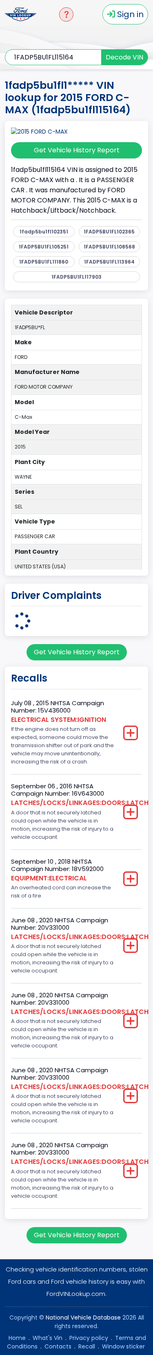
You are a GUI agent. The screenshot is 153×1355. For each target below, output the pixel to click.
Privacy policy (88, 1338)
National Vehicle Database (83, 1317)
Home (17, 1338)
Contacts (57, 1346)
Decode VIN (124, 57)
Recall (86, 1346)
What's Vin (47, 1338)
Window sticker (123, 1346)
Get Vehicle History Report (77, 150)
